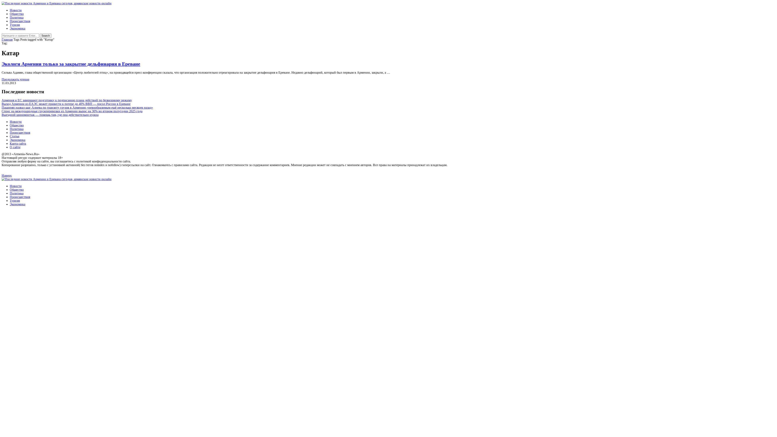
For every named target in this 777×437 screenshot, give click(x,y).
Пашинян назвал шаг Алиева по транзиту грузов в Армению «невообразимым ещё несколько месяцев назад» (77, 107)
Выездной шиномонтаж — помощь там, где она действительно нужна (50, 115)
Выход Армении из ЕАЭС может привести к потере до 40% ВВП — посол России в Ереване (66, 104)
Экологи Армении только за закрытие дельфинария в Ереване (71, 64)
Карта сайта (18, 143)
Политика (16, 17)
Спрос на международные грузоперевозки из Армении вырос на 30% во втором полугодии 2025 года (72, 111)
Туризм (15, 25)
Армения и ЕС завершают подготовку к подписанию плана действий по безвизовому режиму (67, 100)
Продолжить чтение (15, 79)
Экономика (17, 28)
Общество (17, 14)
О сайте (15, 147)
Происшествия (20, 21)
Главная (7, 39)
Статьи (14, 136)
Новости (16, 10)
